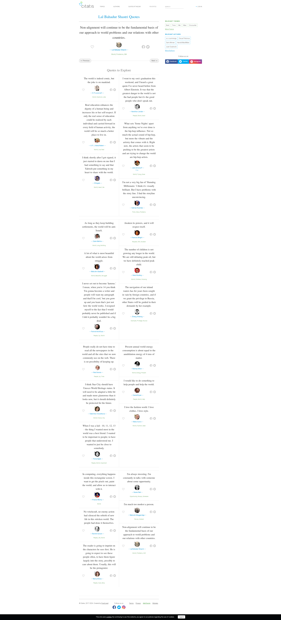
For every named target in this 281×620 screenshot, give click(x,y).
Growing (144, 279)
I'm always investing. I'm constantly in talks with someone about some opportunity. (139, 477)
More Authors (170, 50)
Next (153, 61)
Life (99, 538)
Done (143, 174)
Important (104, 463)
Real (102, 149)
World (113, 54)
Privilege (139, 321)
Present (143, 373)
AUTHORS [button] (116, 6)
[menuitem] (131, 603)
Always (140, 496)
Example (133, 321)
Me (103, 187)
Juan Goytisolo (171, 47)
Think (134, 212)
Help (143, 399)
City (103, 418)
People (135, 115)
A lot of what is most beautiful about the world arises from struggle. (99, 257)
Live (99, 149)
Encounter (192, 25)
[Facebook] (114, 607)
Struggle (104, 275)
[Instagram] (123, 607)
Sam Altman (170, 42)
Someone (145, 496)
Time (102, 376)
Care (99, 583)
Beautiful (98, 275)
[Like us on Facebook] (171, 61)
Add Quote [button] (146, 603)
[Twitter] (119, 607)
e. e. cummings (171, 38)
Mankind (99, 97)
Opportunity (133, 496)
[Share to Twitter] (148, 47)
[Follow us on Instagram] (195, 61)
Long (98, 245)
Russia (145, 321)
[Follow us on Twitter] (183, 61)
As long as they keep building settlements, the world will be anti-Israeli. (99, 226)
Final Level (104, 603)
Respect (134, 242)
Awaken (143, 242)
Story (137, 212)
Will (125, 54)
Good (143, 115)
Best (167, 25)
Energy (138, 373)
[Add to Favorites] (92, 47)
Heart (100, 187)
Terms (131, 603)
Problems (119, 54)
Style (144, 426)
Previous (86, 61)
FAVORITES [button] (153, 6)
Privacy (138, 603)
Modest (141, 519)
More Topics (169, 29)
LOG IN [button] (200, 6)
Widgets (155, 603)
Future (100, 418)
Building (103, 245)
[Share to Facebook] (143, 47)
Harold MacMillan (183, 42)
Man (184, 25)
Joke (104, 97)
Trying (139, 174)
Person (136, 519)
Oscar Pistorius (184, 38)
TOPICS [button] (102, 6)
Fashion (139, 426)
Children (138, 279)
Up (99, 335)
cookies (109, 617)
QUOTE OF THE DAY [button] (134, 6)
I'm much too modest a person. (139, 504)
